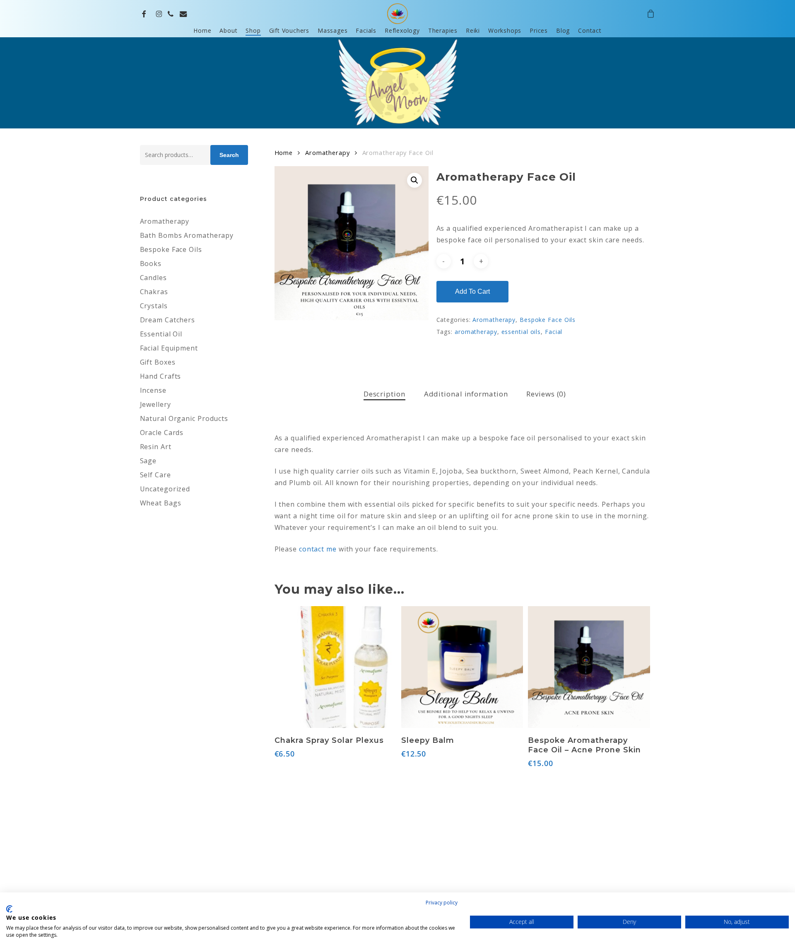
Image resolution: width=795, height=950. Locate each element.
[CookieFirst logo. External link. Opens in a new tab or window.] (9, 909)
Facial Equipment (169, 348)
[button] (414, 180)
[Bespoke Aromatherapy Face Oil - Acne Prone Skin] (589, 667)
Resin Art (155, 446)
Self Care (155, 474)
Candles (153, 277)
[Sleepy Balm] (462, 667)
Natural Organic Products (184, 418)
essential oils (521, 332)
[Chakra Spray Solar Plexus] (335, 667)
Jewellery (155, 404)
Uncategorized (165, 488)
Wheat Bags (160, 503)
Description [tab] (384, 394)
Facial (553, 332)
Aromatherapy (165, 221)
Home (284, 152)
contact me (318, 549)
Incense (153, 390)
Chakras (154, 291)
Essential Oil (161, 333)
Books (151, 263)
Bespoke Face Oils (171, 249)
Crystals (154, 305)
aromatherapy (476, 332)
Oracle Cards (162, 432)
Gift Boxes (158, 362)
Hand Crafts (160, 376)
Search (229, 155)
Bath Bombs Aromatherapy (187, 235)
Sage (148, 460)
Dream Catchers (167, 319)
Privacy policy (442, 902)
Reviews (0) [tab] (546, 394)
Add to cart (472, 291)
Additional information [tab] (466, 394)
